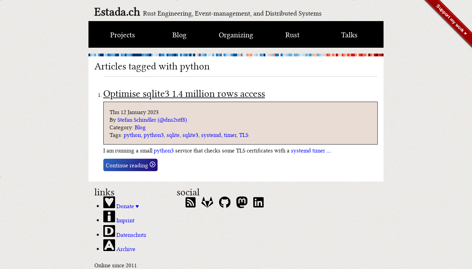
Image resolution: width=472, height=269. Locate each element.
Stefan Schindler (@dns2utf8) (152, 119)
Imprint (124, 220)
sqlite (173, 134)
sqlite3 (190, 134)
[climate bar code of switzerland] (236, 55)
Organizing (236, 34)
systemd (211, 134)
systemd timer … (311, 150)
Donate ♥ (127, 206)
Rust (292, 34)
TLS (243, 134)
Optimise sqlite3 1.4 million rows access (184, 92)
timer (230, 134)
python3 (154, 134)
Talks (349, 34)
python (132, 134)
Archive (125, 248)
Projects (122, 34)
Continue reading (128, 165)
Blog (179, 34)
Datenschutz (130, 234)
